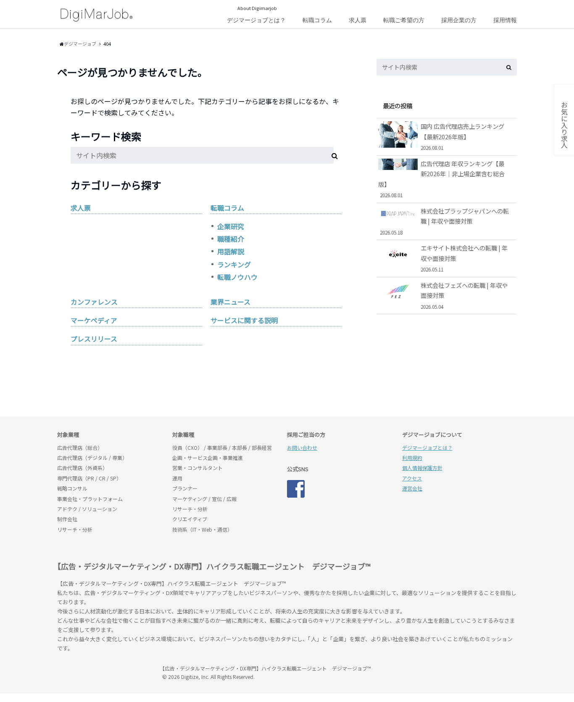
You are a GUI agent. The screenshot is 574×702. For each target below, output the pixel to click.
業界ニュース (230, 302)
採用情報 (505, 20)
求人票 (357, 20)
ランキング (234, 264)
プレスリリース (94, 339)
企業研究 (230, 226)
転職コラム (317, 20)
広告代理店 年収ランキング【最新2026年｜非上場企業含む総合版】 (441, 178)
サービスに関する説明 (244, 320)
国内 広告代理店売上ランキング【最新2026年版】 (462, 136)
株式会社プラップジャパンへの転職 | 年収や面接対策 (444, 221)
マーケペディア (94, 320)
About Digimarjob (257, 8)
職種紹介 (230, 239)
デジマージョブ (105, 672)
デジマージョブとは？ (256, 20)
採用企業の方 (459, 20)
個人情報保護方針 (422, 467)
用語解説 (230, 251)
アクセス (412, 478)
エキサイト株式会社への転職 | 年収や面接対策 (464, 258)
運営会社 (412, 488)
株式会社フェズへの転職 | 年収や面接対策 (464, 295)
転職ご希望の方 (403, 20)
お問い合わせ (302, 447)
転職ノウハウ (237, 277)
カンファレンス (94, 302)
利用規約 (412, 457)
